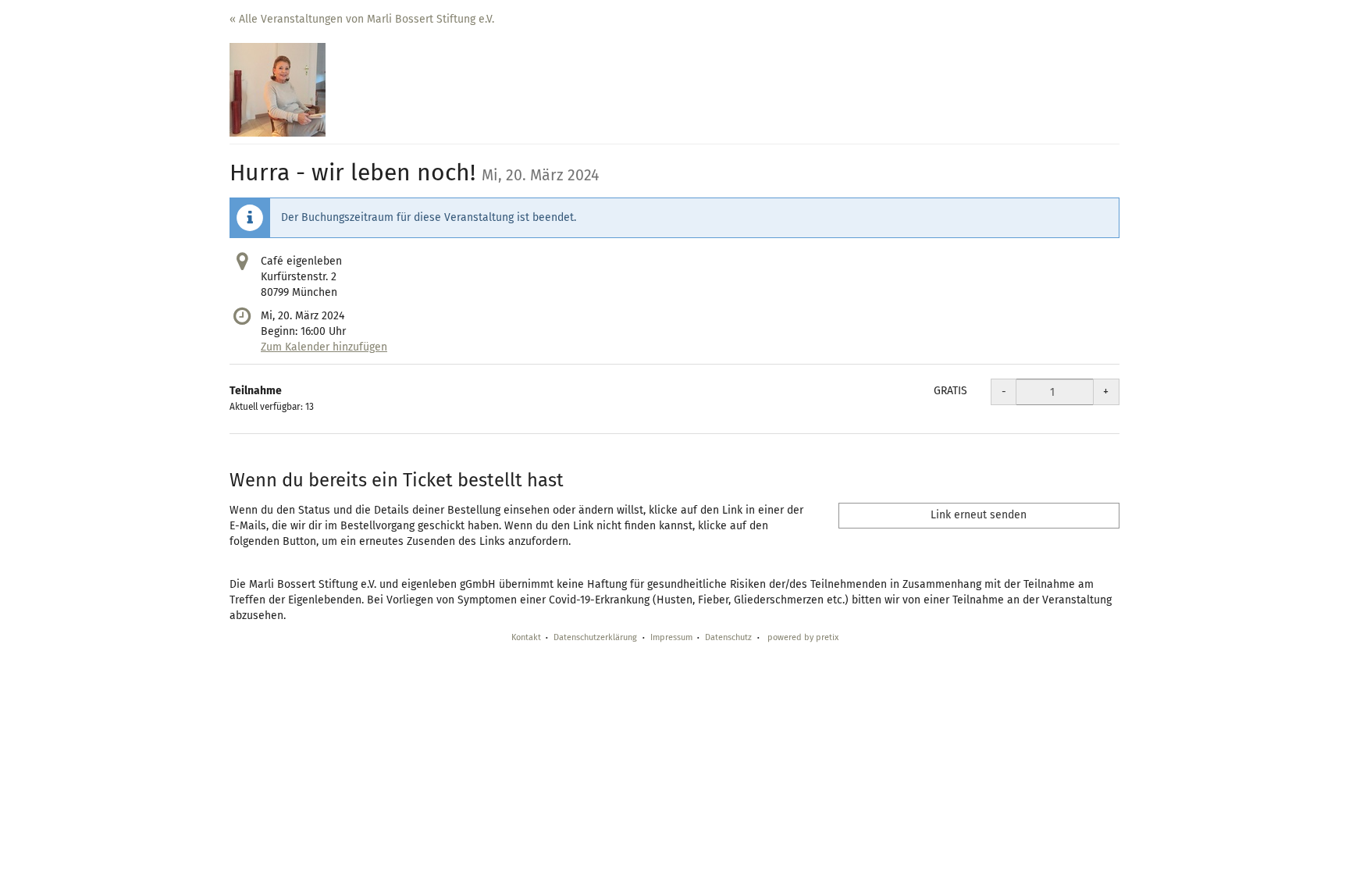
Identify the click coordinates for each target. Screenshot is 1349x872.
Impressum (671, 637)
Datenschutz (728, 637)
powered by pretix (802, 637)
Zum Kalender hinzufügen (324, 347)
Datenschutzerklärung (595, 637)
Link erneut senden (979, 514)
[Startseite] (278, 90)
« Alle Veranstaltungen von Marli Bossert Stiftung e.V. (362, 19)
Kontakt (526, 637)
